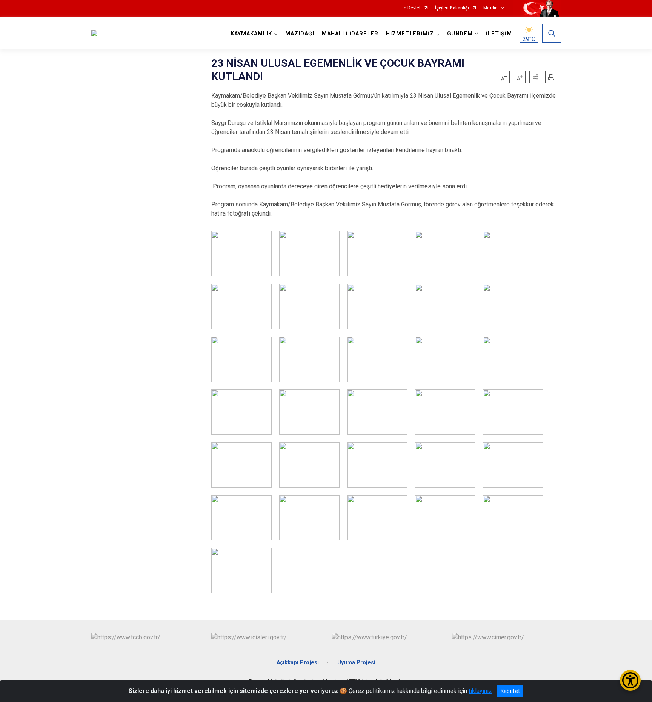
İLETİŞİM (499, 34)
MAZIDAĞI (299, 34)
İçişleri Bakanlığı (452, 8)
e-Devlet (412, 8)
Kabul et (510, 691)
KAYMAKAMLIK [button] (251, 34)
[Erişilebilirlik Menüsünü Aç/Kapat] (630, 680)
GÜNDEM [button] (460, 34)
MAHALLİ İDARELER (350, 34)
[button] (535, 77)
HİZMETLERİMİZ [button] (410, 34)
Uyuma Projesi (356, 662)
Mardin (490, 8)
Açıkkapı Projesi (298, 662)
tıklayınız (480, 690)
